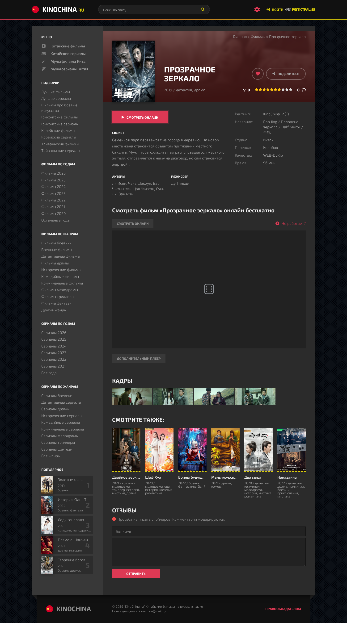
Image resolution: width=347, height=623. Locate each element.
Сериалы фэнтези (56, 449)
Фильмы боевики (56, 243)
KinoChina (63, 9)
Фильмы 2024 (53, 186)
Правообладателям (283, 609)
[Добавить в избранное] (258, 74)
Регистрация (303, 9)
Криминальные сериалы (62, 429)
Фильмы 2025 (53, 180)
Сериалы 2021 (53, 366)
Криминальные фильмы (62, 283)
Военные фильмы (56, 249)
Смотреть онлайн (142, 117)
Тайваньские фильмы (60, 144)
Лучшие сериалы (56, 98)
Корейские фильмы (58, 130)
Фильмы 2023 (53, 193)
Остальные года (55, 220)
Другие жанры (54, 310)
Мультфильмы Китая (69, 61)
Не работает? (294, 223)
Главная (240, 36)
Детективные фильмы (60, 256)
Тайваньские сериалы (60, 150)
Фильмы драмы (55, 263)
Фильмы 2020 (53, 213)
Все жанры (50, 455)
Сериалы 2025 (53, 339)
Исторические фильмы (61, 269)
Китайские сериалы (68, 53)
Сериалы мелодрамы (60, 435)
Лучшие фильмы (55, 91)
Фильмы (258, 36)
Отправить (136, 574)
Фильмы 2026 (53, 173)
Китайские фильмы (68, 46)
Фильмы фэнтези (56, 303)
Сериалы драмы (55, 408)
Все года (49, 372)
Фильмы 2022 (53, 200)
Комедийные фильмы (60, 276)
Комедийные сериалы (60, 422)
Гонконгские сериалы (60, 123)
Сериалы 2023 (53, 352)
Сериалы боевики (56, 395)
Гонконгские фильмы (59, 117)
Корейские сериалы (58, 137)
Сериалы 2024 (54, 346)
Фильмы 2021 (53, 206)
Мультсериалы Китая (69, 69)
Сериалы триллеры (58, 442)
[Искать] (203, 9)
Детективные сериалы (61, 402)
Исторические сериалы (61, 415)
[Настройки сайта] (257, 9)
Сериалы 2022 (53, 359)
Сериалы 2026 (53, 332)
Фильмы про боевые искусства (59, 107)
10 (290, 89)
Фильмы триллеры (57, 296)
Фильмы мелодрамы (59, 289)
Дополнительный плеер (139, 358)
